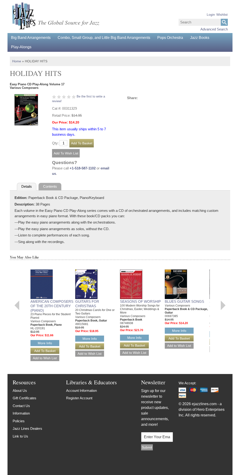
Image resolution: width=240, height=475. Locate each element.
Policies (19, 421)
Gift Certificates (24, 398)
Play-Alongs (21, 47)
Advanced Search (214, 29)
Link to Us (20, 436)
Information (21, 413)
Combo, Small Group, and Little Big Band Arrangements (104, 38)
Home (16, 61)
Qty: (55, 143)
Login (211, 14)
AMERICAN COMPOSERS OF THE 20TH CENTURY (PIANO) (51, 305)
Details (26, 186)
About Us (20, 391)
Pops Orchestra (170, 38)
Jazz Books (199, 38)
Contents (50, 186)
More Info (45, 343)
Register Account (79, 398)
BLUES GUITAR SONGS (184, 301)
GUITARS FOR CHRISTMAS (87, 303)
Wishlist (222, 14)
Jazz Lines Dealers (27, 428)
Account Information (81, 391)
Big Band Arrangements (31, 38)
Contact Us (21, 406)
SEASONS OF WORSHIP (140, 301)
